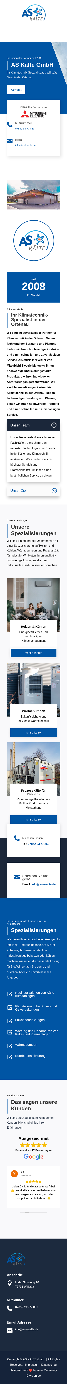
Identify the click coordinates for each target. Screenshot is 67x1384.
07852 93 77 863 (24, 128)
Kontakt (16, 89)
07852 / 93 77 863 (26, 1307)
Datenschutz (49, 1364)
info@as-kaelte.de (25, 145)
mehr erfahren (33, 652)
